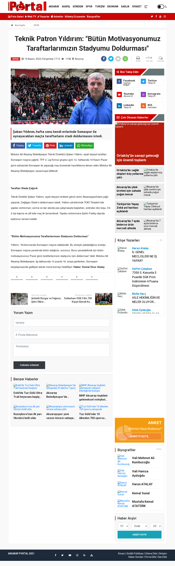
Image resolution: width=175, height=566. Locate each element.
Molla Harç (139, 293)
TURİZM (100, 6)
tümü (159, 449)
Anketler (58, 16)
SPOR (89, 6)
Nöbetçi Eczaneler (75, 16)
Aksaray (79, 59)
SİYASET (137, 6)
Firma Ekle (150, 557)
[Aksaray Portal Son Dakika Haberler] (27, 6)
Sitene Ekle (151, 553)
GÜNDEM (78, 6)
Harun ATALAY (142, 484)
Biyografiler (93, 16)
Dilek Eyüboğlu (141, 310)
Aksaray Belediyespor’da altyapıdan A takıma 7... (61, 396)
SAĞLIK (125, 6)
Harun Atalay (140, 248)
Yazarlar (44, 16)
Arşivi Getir (139, 534)
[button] (161, 240)
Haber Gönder (135, 557)
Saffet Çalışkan (142, 268)
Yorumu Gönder (29, 365)
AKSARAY (54, 6)
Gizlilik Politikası (135, 553)
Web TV (31, 16)
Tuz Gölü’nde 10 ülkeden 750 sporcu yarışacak (91, 417)
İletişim (163, 553)
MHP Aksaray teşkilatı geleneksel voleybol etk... (93, 399)
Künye (121, 553)
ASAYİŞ (66, 6)
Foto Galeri (17, 16)
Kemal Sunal (141, 493)
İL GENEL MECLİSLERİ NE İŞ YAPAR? (144, 256)
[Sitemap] (91, 555)
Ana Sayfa (19, 25)
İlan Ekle (162, 557)
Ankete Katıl (139, 436)
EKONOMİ (112, 6)
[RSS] (84, 555)
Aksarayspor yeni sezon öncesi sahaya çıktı (59, 417)
